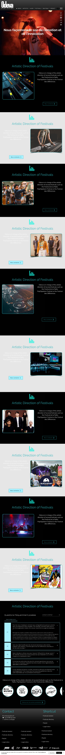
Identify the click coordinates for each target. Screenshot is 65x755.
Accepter (59, 752)
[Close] (63, 753)
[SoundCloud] (61, 22)
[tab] (10, 619)
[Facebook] (61, 13)
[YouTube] (61, 18)
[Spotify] (61, 24)
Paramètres (52, 752)
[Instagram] (61, 15)
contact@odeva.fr (9, 716)
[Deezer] (61, 20)
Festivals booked (7, 731)
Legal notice (5, 742)
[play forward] (63, 691)
